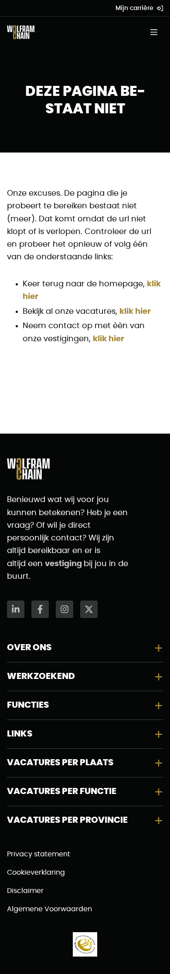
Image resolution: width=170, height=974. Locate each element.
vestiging (64, 564)
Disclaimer (25, 890)
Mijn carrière (134, 8)
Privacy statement (38, 854)
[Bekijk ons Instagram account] (64, 609)
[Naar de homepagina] (20, 32)
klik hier (135, 312)
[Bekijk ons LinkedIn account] (15, 609)
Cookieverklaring (36, 872)
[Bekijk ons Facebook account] (40, 609)
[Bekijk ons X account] (89, 609)
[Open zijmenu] (156, 32)
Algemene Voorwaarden (49, 909)
